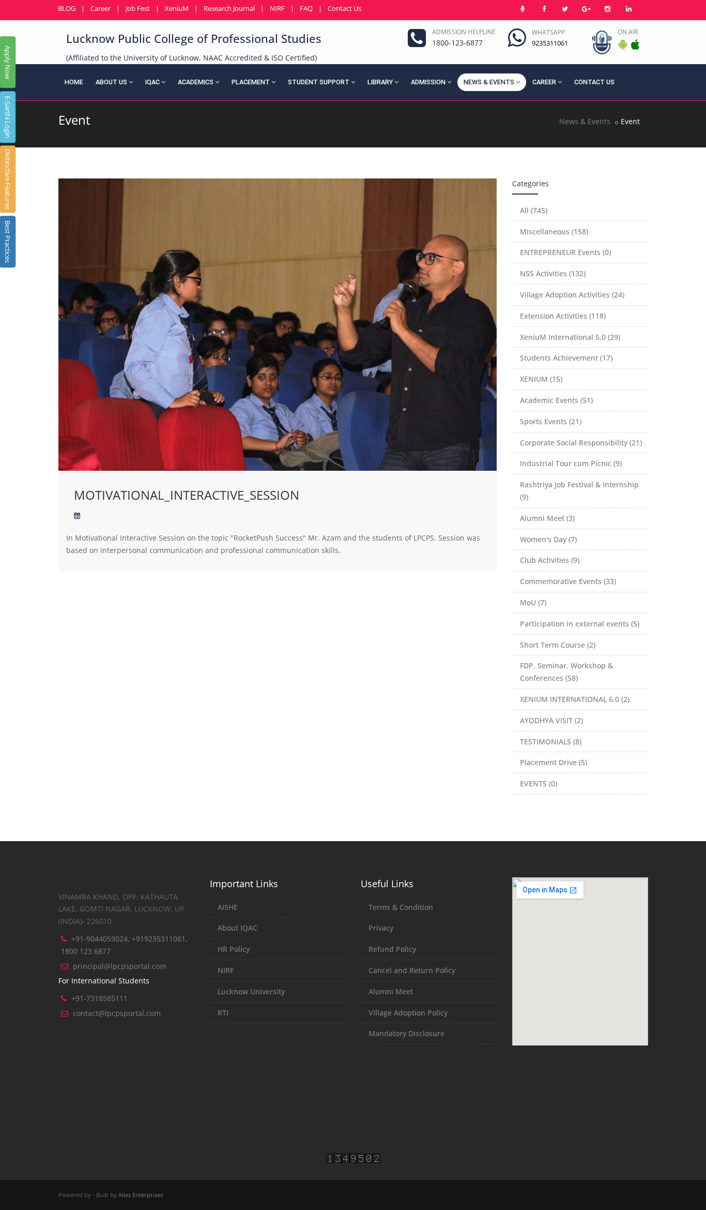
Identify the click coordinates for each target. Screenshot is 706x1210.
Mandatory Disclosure (406, 1033)
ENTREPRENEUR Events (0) (565, 252)
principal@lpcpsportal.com (119, 966)
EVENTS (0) (538, 783)
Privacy (381, 928)
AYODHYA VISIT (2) (551, 720)
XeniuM (177, 8)
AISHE (228, 907)
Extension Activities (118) (563, 316)
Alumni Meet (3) (547, 518)
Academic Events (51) (556, 400)
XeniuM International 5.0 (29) (570, 337)
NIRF (277, 8)
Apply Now (7, 62)
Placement (251, 82)
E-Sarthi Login (7, 117)
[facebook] (543, 9)
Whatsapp (548, 32)
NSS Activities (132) (553, 273)
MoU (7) (533, 602)
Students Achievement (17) (566, 358)
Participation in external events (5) (579, 624)
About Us (111, 82)
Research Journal (229, 8)
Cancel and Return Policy (412, 970)
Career (100, 8)
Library (380, 82)
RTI (223, 1013)
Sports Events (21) (550, 421)
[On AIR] (522, 9)
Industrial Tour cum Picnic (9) (571, 463)
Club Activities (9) (549, 560)
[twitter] (565, 9)
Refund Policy (392, 949)
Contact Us (344, 8)
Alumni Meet (391, 991)
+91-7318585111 (99, 998)
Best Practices (7, 241)
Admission (428, 82)
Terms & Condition (401, 907)
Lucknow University (251, 991)
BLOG (66, 8)
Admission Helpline (464, 31)
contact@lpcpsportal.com (117, 1013)
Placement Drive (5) (553, 762)
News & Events (489, 82)
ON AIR (628, 31)
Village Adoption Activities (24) (572, 295)
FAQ (306, 8)
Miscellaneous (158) (554, 231)
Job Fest (138, 8)
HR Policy (234, 949)
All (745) (533, 210)
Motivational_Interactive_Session (186, 494)
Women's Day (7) (548, 539)
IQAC (152, 82)
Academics (195, 82)
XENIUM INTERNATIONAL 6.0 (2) (575, 699)
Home (74, 82)
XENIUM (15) (541, 379)
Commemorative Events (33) (568, 581)
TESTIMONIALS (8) (550, 741)
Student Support (318, 82)
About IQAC (237, 928)
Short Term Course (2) (557, 645)
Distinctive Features (7, 179)
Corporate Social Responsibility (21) (581, 442)
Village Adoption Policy (408, 1013)
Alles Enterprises (140, 1195)
